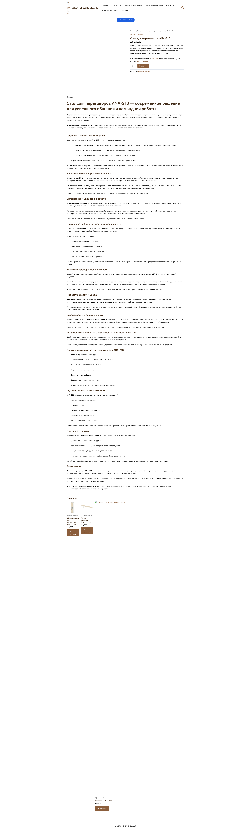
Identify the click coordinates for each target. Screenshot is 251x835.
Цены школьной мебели (133, 5)
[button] (109, 5)
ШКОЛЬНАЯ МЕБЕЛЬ (84, 7)
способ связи (142, 61)
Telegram (154, 59)
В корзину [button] (73, 533)
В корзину (143, 66)
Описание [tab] (71, 97)
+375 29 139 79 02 (125, 826)
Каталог (116, 5)
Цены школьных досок (154, 5)
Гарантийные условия (109, 10)
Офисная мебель (143, 31)
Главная (104, 5)
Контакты (170, 5)
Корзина (125, 10)
